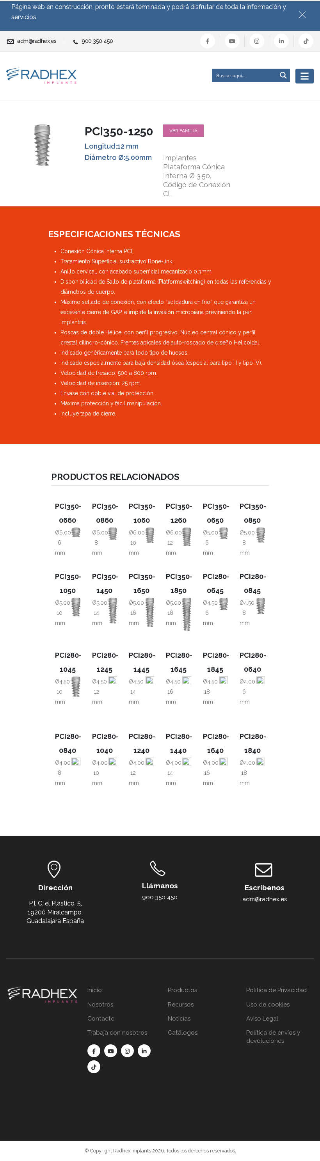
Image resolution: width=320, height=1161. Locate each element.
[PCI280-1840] (260, 777)
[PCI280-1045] (75, 686)
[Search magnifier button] (283, 75)
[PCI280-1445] (150, 690)
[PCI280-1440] (186, 773)
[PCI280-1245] (112, 688)
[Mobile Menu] (304, 76)
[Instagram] (256, 41)
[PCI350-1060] (150, 535)
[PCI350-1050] (75, 607)
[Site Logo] (41, 75)
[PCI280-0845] (260, 606)
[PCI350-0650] (223, 533)
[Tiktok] (306, 41)
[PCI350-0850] (260, 535)
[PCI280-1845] (223, 694)
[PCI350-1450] (112, 610)
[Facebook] (207, 41)
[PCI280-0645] (223, 604)
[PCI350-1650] (150, 612)
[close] (305, 13)
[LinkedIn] (281, 41)
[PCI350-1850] (186, 614)
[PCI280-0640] (260, 683)
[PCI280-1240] (150, 771)
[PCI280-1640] (223, 775)
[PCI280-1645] (186, 692)
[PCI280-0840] (75, 767)
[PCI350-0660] (75, 532)
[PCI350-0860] (112, 533)
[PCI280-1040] (112, 769)
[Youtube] (232, 41)
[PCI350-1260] (186, 536)
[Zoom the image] (42, 991)
